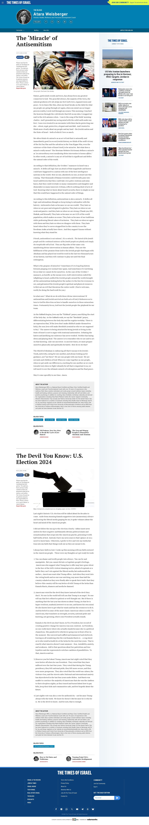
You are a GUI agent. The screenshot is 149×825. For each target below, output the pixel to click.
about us (63, 786)
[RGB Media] (75, 819)
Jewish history (61, 420)
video (29, 802)
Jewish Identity (73, 420)
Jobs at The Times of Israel (69, 793)
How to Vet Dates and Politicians (48, 758)
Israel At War (50, 420)
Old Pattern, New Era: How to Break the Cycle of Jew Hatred (50, 432)
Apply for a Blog (126, 30)
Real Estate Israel (33, 793)
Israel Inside (31, 786)
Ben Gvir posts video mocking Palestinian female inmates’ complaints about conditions (125, 137)
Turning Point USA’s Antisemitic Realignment (82, 758)
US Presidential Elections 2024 (44, 746)
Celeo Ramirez (76, 437)
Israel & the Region (34, 780)
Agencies (113, 82)
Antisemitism (38, 420)
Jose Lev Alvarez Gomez (79, 761)
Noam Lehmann (122, 142)
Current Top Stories (117, 44)
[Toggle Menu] (2, 2)
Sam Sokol (121, 128)
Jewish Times (31, 783)
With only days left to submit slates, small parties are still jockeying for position (125, 122)
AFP (130, 142)
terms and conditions (67, 780)
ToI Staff (121, 82)
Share (21, 57)
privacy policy (65, 783)
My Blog (36, 30)
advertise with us (66, 789)
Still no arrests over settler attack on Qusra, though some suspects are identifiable (125, 107)
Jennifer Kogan (44, 437)
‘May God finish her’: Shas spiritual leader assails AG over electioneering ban (125, 150)
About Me (46, 30)
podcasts (30, 799)
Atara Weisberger (50, 14)
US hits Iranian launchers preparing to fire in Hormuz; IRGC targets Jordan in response (117, 75)
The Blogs (37, 10)
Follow (37, 22)
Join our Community (120, 2)
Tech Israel (31, 789)
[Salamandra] (92, 819)
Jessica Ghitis (44, 761)
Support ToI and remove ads (138, 2)
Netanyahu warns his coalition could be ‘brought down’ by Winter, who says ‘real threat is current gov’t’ (125, 92)
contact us (64, 796)
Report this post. (21, 88)
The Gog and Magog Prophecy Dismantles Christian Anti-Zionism (81, 432)
